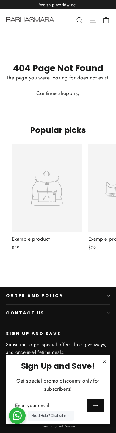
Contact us (25, 313)
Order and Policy (34, 296)
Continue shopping (57, 93)
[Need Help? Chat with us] (17, 415)
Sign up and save (33, 334)
